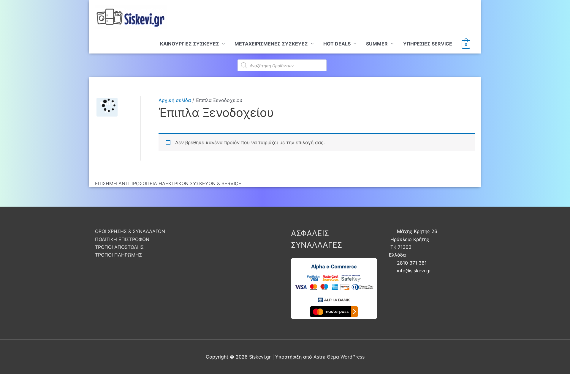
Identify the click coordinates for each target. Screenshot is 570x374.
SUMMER (377, 44)
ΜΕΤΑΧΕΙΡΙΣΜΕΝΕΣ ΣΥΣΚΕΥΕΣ (271, 44)
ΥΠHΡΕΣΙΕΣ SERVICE (427, 44)
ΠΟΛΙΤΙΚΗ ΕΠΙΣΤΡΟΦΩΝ (122, 239)
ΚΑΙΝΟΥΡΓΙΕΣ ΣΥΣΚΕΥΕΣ (189, 44)
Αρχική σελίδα (175, 100)
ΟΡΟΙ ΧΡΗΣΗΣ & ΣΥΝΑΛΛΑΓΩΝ (130, 231)
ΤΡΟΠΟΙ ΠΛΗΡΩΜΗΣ (118, 255)
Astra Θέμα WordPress (339, 357)
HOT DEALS (337, 44)
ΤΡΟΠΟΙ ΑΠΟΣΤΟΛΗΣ (119, 247)
